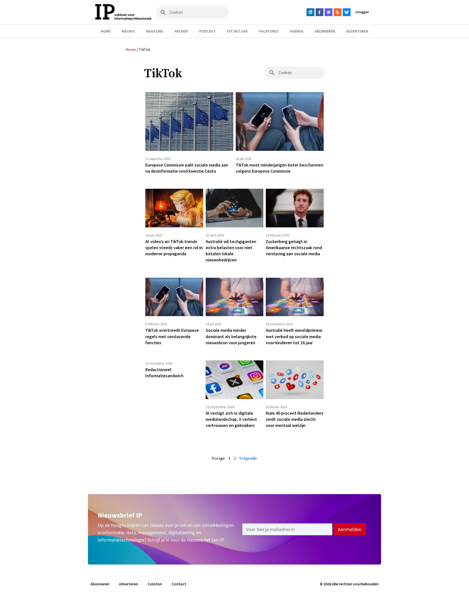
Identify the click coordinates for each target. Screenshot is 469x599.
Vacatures (268, 31)
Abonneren (325, 31)
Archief (181, 31)
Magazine (154, 31)
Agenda (296, 31)
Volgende (248, 458)
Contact (179, 583)
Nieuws (128, 31)
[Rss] (337, 12)
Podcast (207, 31)
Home (106, 31)
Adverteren (357, 31)
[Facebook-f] (319, 12)
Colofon (155, 583)
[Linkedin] (310, 12)
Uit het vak (237, 31)
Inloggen (362, 12)
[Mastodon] (328, 12)
